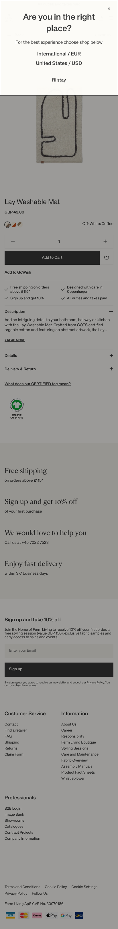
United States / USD (59, 63)
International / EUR (59, 54)
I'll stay (59, 80)
